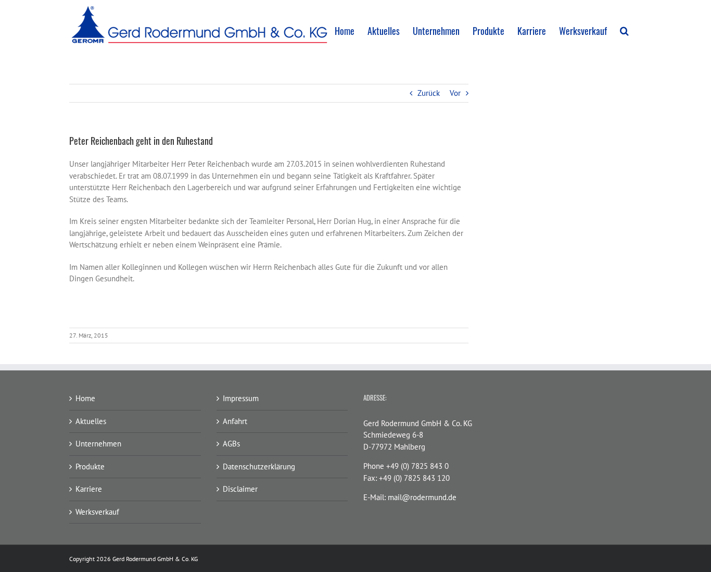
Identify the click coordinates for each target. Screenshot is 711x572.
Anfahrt (235, 421)
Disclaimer (240, 489)
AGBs (231, 444)
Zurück (428, 93)
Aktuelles (90, 421)
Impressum (241, 398)
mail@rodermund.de (422, 497)
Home (85, 398)
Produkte (90, 466)
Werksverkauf (97, 512)
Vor (455, 93)
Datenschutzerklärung (259, 466)
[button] (624, 30)
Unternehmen (98, 444)
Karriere (88, 489)
